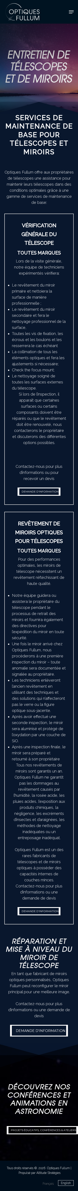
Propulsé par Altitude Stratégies (39, 1173)
